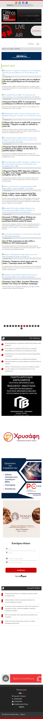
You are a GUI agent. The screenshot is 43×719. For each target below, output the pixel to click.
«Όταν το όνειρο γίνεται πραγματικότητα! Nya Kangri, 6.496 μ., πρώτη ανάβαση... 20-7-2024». (20, 194)
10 (35, 326)
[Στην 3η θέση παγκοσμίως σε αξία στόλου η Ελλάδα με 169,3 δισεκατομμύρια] (21, 235)
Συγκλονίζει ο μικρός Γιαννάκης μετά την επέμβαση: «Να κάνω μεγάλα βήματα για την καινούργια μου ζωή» (21, 81)
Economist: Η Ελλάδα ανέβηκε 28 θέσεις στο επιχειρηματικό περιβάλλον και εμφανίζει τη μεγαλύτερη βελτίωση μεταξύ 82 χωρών (19, 219)
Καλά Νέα (17, 48)
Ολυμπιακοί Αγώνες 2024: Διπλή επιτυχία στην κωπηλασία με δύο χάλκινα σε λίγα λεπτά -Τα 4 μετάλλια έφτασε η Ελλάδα (20, 149)
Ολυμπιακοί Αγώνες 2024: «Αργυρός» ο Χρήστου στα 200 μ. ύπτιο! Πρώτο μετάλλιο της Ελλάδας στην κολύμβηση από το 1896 (21, 173)
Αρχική (11, 48)
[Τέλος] (21, 328)
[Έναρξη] (5, 326)
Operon (22, 714)
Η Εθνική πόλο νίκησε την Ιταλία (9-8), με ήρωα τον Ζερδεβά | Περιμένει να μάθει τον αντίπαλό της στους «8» (21, 124)
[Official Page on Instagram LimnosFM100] (23, 3)
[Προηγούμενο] (7, 326)
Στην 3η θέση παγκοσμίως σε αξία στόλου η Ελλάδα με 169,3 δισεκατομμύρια (19, 242)
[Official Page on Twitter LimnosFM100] (19, 3)
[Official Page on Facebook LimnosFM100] (26, 3)
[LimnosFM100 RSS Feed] (16, 3)
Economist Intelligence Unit (14, 227)
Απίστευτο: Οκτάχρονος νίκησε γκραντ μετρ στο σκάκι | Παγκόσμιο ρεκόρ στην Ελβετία (20, 262)
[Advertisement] (22, 308)
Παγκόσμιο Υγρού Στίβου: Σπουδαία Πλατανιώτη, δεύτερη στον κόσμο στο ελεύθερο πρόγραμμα (21, 283)
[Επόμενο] (38, 326)
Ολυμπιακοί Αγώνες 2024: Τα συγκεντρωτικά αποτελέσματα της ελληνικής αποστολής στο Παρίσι (21, 103)
